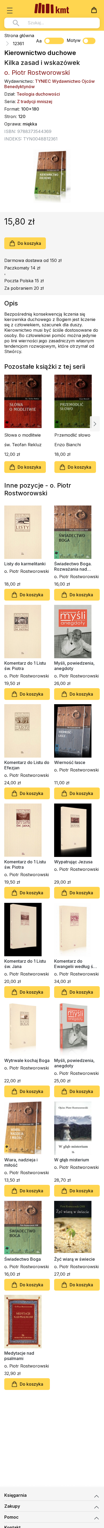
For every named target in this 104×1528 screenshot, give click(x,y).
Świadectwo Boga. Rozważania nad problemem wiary (73, 566)
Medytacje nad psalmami (19, 1355)
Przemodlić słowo (72, 435)
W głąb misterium (71, 1159)
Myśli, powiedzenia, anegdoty (74, 665)
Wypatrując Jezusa (73, 861)
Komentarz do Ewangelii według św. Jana (75, 963)
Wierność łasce (69, 762)
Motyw (74, 40)
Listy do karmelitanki (25, 563)
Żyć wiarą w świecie (74, 1259)
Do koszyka (29, 243)
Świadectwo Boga (22, 1259)
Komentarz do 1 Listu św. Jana (25, 963)
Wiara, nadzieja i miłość (21, 1162)
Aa (39, 41)
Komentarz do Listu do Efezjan (26, 765)
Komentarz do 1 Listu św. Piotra (25, 665)
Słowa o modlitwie (22, 435)
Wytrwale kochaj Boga (27, 1060)
